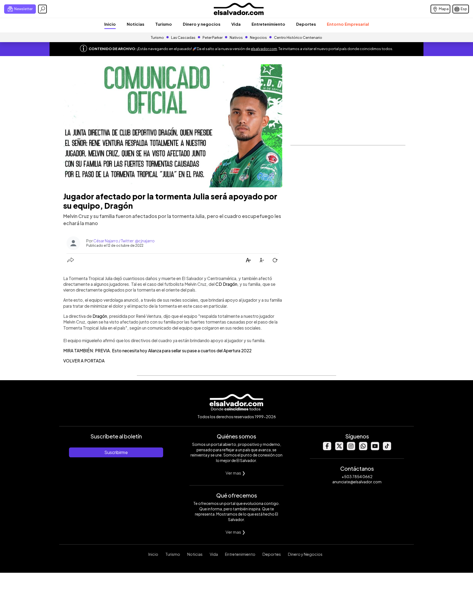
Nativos (236, 37)
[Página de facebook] (326, 448)
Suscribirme (116, 452)
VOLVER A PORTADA (84, 360)
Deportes (306, 24)
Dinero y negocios (201, 24)
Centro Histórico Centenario (298, 37)
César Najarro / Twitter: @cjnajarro (124, 240)
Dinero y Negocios (305, 554)
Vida (236, 24)
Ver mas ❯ (236, 472)
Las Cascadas (183, 37)
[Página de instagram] (351, 448)
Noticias (135, 24)
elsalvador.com (264, 48)
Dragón (100, 316)
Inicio (110, 24)
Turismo (163, 24)
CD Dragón (226, 284)
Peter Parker (213, 37)
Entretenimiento (268, 24)
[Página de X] (338, 448)
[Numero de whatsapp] (363, 448)
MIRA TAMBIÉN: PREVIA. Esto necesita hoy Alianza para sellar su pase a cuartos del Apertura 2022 (157, 350)
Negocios (258, 37)
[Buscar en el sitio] (42, 9)
